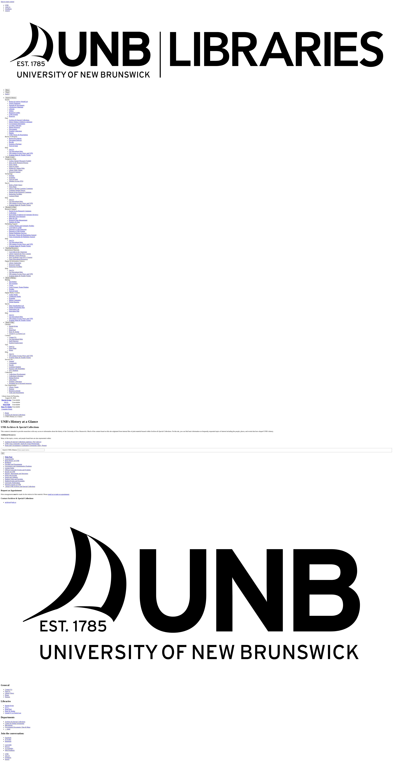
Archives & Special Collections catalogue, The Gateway (23, 442)
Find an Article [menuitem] (14, 166)
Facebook (8, 738)
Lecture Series (9, 468)
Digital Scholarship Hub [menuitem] (17, 307)
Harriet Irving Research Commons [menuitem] (20, 192)
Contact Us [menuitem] (12, 337)
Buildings (8, 462)
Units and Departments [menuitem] (16, 392)
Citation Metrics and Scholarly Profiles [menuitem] (21, 226)
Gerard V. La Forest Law (13, 713)
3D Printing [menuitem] (13, 282)
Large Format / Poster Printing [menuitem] (19, 287)
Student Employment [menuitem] (16, 343)
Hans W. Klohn (6, 407)
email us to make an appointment (58, 494)
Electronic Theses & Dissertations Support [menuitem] (22, 235)
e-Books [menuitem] (11, 109)
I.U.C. (6, 402)
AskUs (7, 94)
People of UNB (10, 472)
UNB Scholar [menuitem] (13, 114)
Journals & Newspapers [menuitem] (16, 105)
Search (7, 11)
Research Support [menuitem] (14, 172)
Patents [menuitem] (11, 133)
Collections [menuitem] (12, 213)
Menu (7, 90)
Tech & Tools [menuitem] (13, 146)
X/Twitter (8, 739)
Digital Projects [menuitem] (14, 378)
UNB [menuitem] (6, 754)
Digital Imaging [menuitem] (14, 302)
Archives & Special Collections (15, 415)
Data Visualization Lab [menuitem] (16, 306)
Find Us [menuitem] (11, 346)
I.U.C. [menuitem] (11, 328)
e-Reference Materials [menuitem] (16, 107)
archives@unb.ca (10, 502)
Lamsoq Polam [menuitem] (14, 196)
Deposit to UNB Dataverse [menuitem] (18, 229)
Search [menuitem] (7, 759)
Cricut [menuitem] (11, 285)
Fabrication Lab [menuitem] (14, 309)
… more (7, 729)
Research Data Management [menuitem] (18, 220)
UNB (6, 5)
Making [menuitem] (10, 278)
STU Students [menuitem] (13, 370)
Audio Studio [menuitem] (13, 294)
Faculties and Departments (13, 464)
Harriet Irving (6, 400)
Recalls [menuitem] (11, 142)
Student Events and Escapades (15, 481)
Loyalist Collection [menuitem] (15, 125)
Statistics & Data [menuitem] (14, 222)
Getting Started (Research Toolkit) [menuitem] (20, 161)
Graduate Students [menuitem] (15, 367)
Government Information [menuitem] (17, 124)
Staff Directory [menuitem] (14, 341)
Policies (7, 697)
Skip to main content (7, 2)
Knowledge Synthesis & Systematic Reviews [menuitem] (23, 215)
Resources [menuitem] (12, 248)
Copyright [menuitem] (8, 745)
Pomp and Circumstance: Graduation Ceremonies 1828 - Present (26, 445)
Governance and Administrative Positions (18, 466)
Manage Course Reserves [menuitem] (17, 255)
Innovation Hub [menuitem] (14, 311)
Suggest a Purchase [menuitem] (15, 144)
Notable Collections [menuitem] (15, 131)
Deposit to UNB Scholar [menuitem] (17, 231)
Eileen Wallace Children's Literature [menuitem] (20, 122)
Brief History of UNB (12, 461)
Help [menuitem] (10, 322)
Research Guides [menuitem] (14, 113)
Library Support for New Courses (20, 254)
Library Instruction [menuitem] (15, 263)
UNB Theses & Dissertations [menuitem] (18, 135)
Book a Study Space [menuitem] (15, 185)
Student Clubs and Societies (14, 479)
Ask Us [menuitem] (11, 149)
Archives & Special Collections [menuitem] (19, 120)
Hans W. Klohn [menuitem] (14, 332)
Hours (7, 92)
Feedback (8, 9)
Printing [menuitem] (11, 176)
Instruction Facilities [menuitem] (15, 194)
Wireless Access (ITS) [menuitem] (16, 181)
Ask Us (7, 7)
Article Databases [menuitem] (14, 103)
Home (7, 413)
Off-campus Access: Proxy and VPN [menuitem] (21, 153)
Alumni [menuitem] (11, 361)
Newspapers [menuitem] (13, 129)
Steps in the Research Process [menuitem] (18, 163)
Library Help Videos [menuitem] (15, 170)
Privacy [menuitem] (7, 747)
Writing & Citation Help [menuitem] (17, 168)
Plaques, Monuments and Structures (16, 473)
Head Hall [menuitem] (12, 330)
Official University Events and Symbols (18, 470)
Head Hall (6, 404)
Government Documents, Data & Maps (17, 727)
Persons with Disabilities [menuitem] (17, 369)
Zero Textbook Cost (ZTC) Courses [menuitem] (20, 257)
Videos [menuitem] (11, 111)
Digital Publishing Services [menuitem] (18, 233)
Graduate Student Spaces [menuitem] (17, 190)
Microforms (8, 725)
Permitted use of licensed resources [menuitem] (20, 383)
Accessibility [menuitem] (9, 748)
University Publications (12, 483)
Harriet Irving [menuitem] (13, 326)
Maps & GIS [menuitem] (13, 218)
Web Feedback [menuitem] (10, 750)
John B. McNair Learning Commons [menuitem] (21, 188)
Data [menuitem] (11, 207)
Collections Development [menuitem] (17, 374)
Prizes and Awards (11, 475)
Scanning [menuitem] (12, 177)
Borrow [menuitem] (11, 98)
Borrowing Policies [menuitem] (15, 138)
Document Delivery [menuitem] (15, 140)
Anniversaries (9, 459)
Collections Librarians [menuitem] (16, 376)
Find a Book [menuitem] (13, 164)
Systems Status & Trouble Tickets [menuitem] (20, 155)
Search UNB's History (9, 450)
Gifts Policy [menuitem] (13, 380)
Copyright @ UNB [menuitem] (15, 227)
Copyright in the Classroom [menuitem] (18, 252)
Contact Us (8, 689)
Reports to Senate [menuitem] (14, 391)
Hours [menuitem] (11, 350)
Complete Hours (6, 409)
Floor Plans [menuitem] (12, 187)
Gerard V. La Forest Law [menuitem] (17, 333)
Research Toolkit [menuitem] (14, 265)
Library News (9, 693)
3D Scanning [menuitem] (13, 283)
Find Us (7, 691)
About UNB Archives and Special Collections (20, 486)
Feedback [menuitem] (8, 757)
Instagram (8, 741)
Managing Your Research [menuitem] (17, 216)
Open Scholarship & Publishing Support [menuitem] (22, 237)
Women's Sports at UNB (13, 484)
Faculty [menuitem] (11, 365)
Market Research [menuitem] (14, 127)
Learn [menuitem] (10, 157)
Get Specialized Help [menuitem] (16, 151)
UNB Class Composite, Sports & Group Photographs (22, 444)
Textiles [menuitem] (11, 289)
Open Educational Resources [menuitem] (18, 259)
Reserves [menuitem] (12, 116)
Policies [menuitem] (11, 389)
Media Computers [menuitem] (15, 300)
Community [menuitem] (13, 363)
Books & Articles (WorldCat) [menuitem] (18, 101)
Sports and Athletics (11, 477)
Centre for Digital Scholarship (14, 723)
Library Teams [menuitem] (13, 387)
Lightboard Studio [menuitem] (15, 296)
